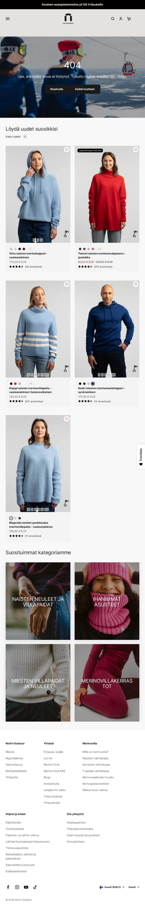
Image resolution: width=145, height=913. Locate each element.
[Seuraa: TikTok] (35, 887)
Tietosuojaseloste (17, 848)
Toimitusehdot (15, 829)
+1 (30, 249)
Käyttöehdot (13, 822)
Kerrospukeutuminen (96, 783)
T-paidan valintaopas (96, 771)
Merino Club (51, 764)
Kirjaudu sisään (53, 752)
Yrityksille (12, 777)
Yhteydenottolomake (80, 829)
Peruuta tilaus (76, 841)
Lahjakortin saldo (55, 790)
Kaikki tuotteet (85, 89)
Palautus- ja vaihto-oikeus (22, 835)
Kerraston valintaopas (96, 764)
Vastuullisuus (14, 764)
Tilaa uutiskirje (53, 796)
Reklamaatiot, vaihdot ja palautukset (21, 856)
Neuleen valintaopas (96, 758)
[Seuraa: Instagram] (17, 887)
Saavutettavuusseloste (20, 865)
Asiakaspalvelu (76, 822)
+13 (99, 249)
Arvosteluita (51, 783)
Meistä (10, 752)
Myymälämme (14, 758)
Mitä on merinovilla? (95, 752)
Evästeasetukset (16, 871)
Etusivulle (56, 89)
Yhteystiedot (52, 802)
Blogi (47, 777)
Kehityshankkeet (16, 771)
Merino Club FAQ (54, 771)
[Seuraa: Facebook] (8, 887)
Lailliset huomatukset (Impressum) (28, 841)
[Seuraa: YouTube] (26, 887)
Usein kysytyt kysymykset (83, 835)
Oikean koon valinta (95, 790)
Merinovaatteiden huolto (98, 777)
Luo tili (48, 758)
